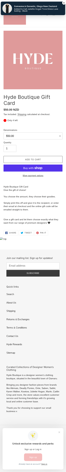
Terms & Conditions (16, 327)
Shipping (21, 114)
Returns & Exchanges (17, 319)
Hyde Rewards (14, 344)
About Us (11, 302)
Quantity (7, 142)
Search (10, 294)
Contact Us (12, 336)
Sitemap (10, 352)
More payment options (33, 175)
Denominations (10, 130)
